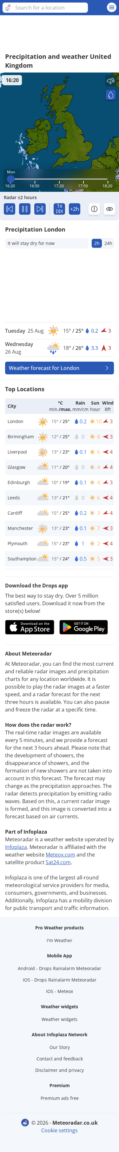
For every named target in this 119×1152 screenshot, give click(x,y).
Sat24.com (58, 862)
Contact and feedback (59, 1059)
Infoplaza (16, 846)
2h (97, 243)
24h (108, 243)
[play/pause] (24, 209)
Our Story (60, 1047)
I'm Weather (59, 940)
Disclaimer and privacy (59, 1070)
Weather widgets (59, 1019)
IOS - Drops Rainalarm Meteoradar (59, 980)
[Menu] (111, 7)
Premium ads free (60, 1098)
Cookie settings (59, 1130)
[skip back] (9, 209)
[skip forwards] (40, 209)
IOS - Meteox (59, 991)
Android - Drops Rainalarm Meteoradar (59, 968)
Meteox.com (60, 854)
